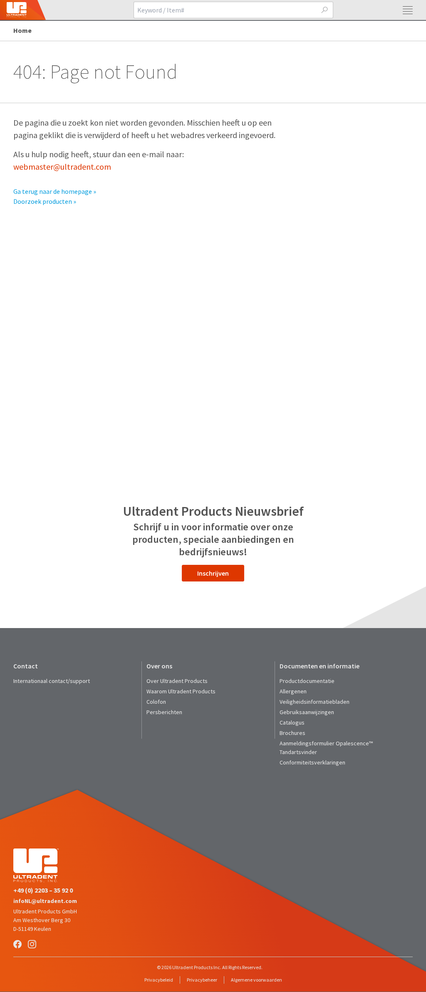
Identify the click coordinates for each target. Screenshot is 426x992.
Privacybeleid (158, 980)
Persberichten (164, 712)
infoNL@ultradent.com (45, 901)
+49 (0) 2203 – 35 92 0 (43, 890)
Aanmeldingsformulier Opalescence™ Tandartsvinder (326, 748)
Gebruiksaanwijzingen (307, 712)
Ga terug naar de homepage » (54, 191)
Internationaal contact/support (51, 681)
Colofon (156, 701)
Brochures (292, 733)
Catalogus (292, 722)
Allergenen (293, 691)
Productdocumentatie (307, 681)
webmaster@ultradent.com (62, 166)
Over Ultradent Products (177, 681)
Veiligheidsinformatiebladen (314, 701)
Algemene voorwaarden (256, 980)
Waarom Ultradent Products (180, 691)
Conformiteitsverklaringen (312, 762)
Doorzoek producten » (44, 201)
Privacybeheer (202, 980)
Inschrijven (213, 573)
